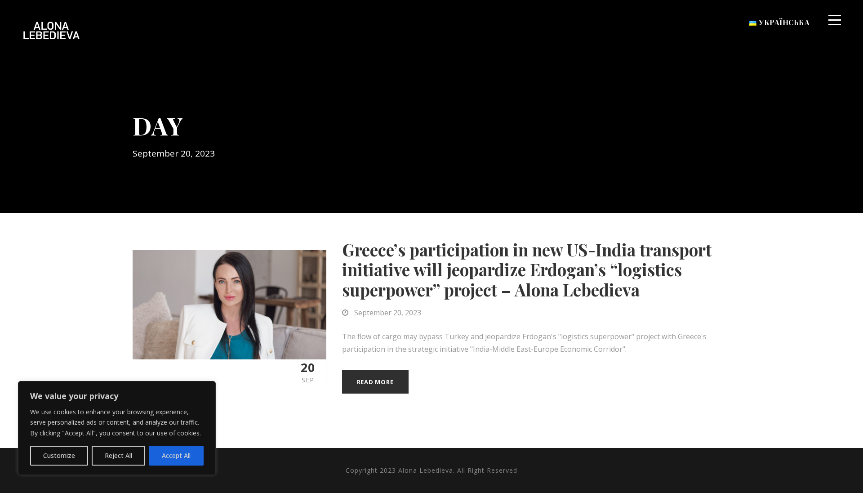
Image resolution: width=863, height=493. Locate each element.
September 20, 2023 (387, 313)
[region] (117, 428)
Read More (375, 382)
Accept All (176, 455)
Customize (59, 455)
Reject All (118, 455)
